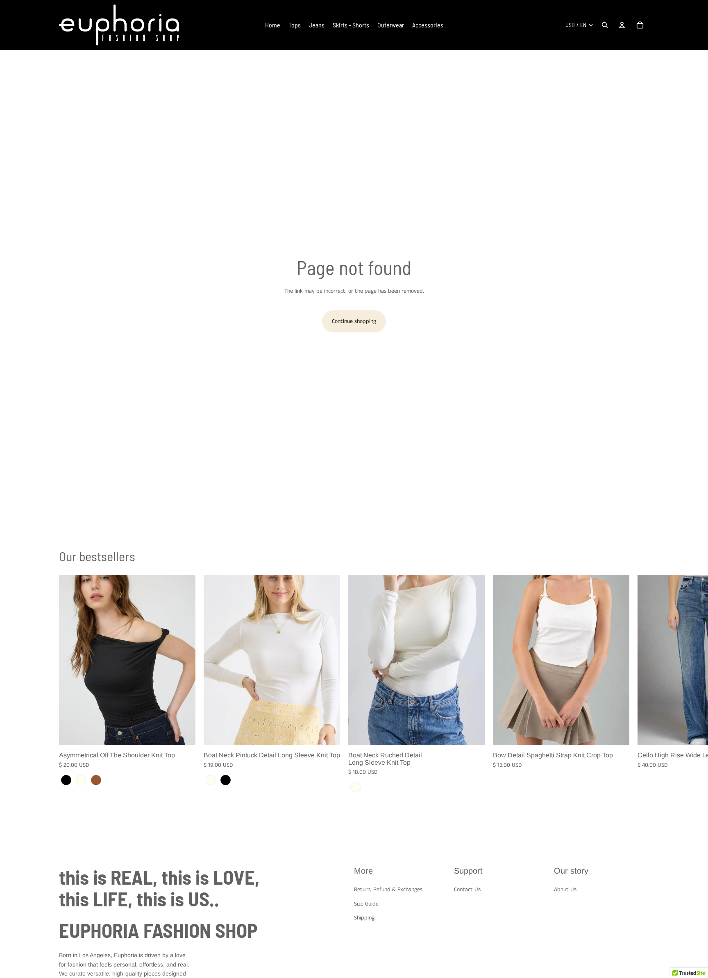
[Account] (622, 25)
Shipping (364, 918)
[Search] (605, 25)
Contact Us (467, 889)
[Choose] (182, 732)
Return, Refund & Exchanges (388, 889)
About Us (565, 889)
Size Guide (366, 903)
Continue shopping (354, 321)
